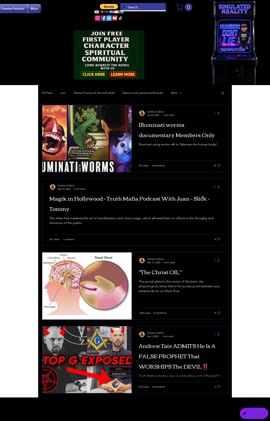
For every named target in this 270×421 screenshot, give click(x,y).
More (174, 93)
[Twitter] (109, 18)
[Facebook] (103, 18)
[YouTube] (114, 18)
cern (63, 93)
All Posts (47, 93)
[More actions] (220, 113)
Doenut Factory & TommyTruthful (94, 93)
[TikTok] (120, 18)
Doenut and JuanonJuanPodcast (143, 93)
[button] (109, 8)
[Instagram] (97, 18)
